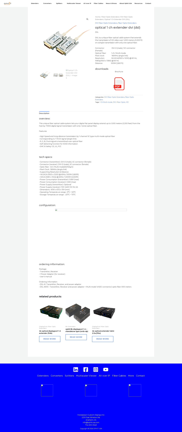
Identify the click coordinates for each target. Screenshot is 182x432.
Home (97, 17)
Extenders (35, 3)
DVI (114, 102)
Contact (148, 3)
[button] (177, 3)
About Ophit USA (126, 3)
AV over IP (87, 3)
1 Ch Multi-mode (106, 102)
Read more (49, 339)
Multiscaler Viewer (74, 3)
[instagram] (96, 369)
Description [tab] (44, 113)
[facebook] (86, 369)
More (131, 375)
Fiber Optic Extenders (110, 17)
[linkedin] (76, 369)
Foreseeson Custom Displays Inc (91, 415)
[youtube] (106, 369)
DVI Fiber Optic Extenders (106, 23)
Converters (47, 3)
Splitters (59, 3)
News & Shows (111, 3)
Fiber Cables (98, 3)
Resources (139, 3)
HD (127, 102)
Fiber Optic (121, 102)
